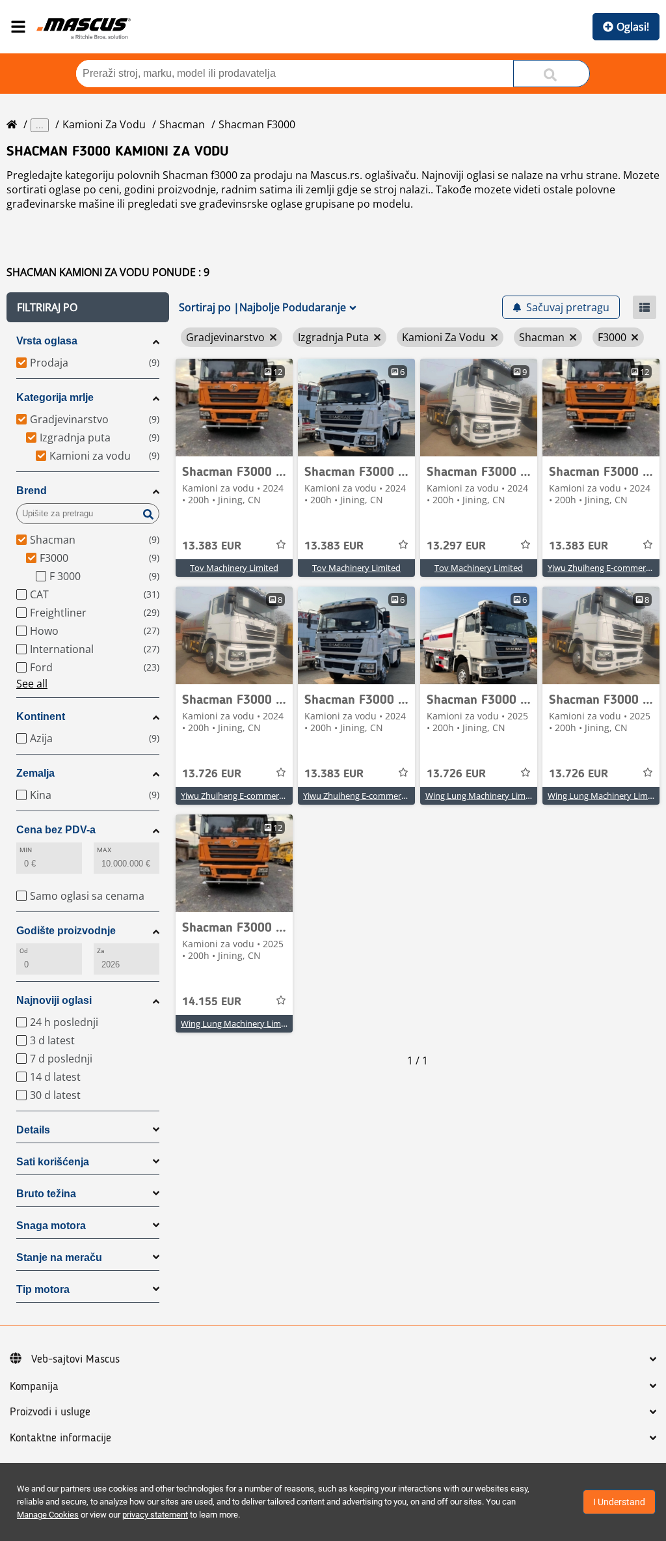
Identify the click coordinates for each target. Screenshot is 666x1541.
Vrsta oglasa (46, 340)
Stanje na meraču (59, 1257)
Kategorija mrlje (55, 397)
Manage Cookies (48, 1515)
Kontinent (40, 716)
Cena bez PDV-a (56, 829)
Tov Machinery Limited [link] (234, 568)
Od (24, 950)
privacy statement (155, 1515)
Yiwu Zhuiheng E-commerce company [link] (253, 795)
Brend (31, 490)
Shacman (182, 124)
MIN (26, 850)
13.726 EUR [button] (211, 774)
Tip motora (43, 1289)
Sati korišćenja (52, 1161)
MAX (104, 850)
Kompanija (34, 1387)
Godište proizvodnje (66, 930)
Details (33, 1129)
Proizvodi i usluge (50, 1412)
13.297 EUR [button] (456, 546)
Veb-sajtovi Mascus (75, 1359)
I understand (619, 1502)
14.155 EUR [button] (211, 1002)
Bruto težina (46, 1193)
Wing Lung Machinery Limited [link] (482, 795)
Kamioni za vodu (104, 124)
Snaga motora (51, 1225)
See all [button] (31, 683)
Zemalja (35, 773)
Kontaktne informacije (60, 1438)
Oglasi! (633, 27)
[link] (234, 407)
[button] (88, 307)
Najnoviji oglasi (54, 1000)
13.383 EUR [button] (211, 546)
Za (100, 950)
